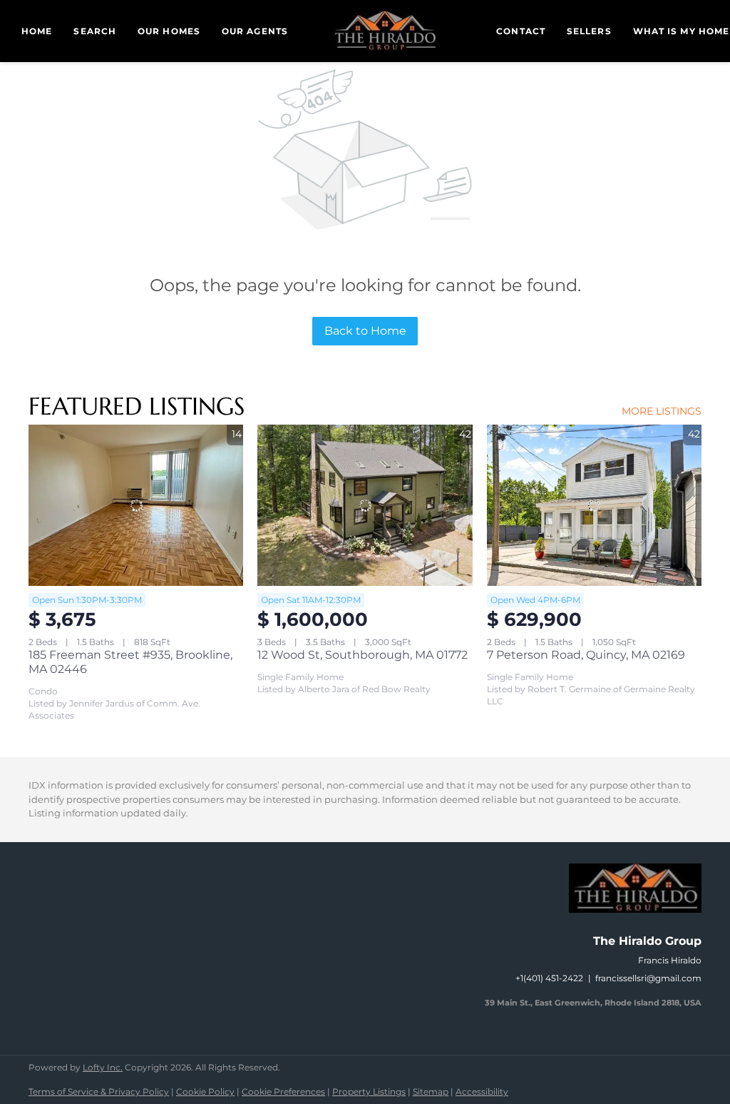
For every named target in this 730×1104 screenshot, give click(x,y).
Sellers (589, 31)
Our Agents (255, 31)
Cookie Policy (205, 1091)
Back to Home (365, 331)
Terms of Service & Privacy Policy (99, 1091)
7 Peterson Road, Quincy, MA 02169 (586, 655)
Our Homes (169, 31)
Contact (520, 31)
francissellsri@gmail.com (648, 978)
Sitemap (430, 1091)
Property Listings (369, 1091)
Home (36, 31)
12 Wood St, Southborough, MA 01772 (362, 655)
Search (94, 31)
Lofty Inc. (103, 1067)
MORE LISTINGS (661, 411)
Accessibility (482, 1091)
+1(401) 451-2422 (549, 978)
